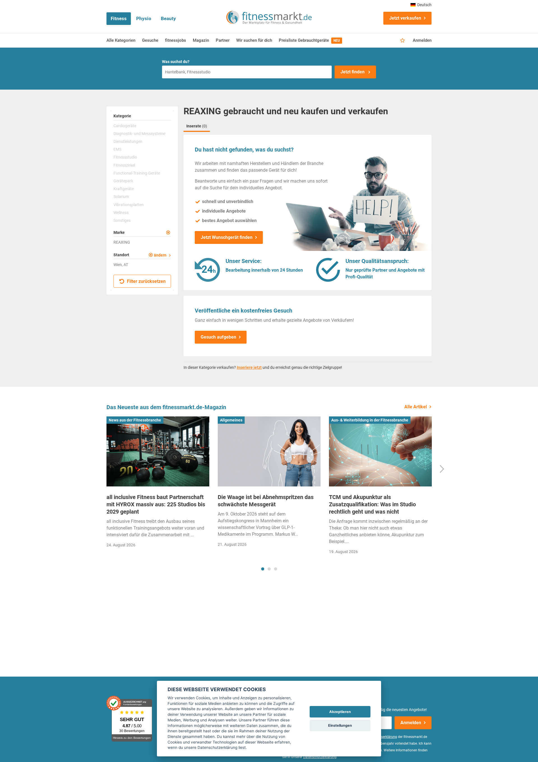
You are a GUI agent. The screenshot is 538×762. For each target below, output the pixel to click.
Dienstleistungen (127, 141)
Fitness (119, 18)
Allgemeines (231, 420)
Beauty (168, 18)
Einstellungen (340, 725)
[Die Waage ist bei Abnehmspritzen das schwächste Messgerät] (269, 451)
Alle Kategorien (120, 40)
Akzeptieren (340, 712)
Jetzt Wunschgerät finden (226, 237)
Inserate (196, 126)
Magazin (201, 40)
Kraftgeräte (123, 189)
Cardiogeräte (124, 125)
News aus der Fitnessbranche (135, 420)
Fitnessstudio (125, 157)
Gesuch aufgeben (218, 337)
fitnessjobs (175, 40)
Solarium (121, 196)
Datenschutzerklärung (320, 757)
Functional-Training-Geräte (136, 173)
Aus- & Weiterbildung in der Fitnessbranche (369, 420)
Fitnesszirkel (124, 165)
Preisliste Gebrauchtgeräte (309, 40)
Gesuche (150, 40)
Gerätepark (123, 181)
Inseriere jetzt (249, 367)
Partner (222, 40)
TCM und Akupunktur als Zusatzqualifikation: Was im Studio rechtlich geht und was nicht (372, 504)
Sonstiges (122, 220)
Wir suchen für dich (254, 40)
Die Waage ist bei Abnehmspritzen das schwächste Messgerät (266, 501)
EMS (117, 149)
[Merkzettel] (402, 40)
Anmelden (422, 40)
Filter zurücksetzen (146, 281)
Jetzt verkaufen (405, 18)
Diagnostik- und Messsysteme (139, 133)
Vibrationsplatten (128, 204)
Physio (143, 18)
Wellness (121, 212)
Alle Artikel (415, 406)
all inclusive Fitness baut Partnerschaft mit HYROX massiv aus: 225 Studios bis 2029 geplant (155, 504)
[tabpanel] (158, 483)
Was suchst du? (175, 61)
